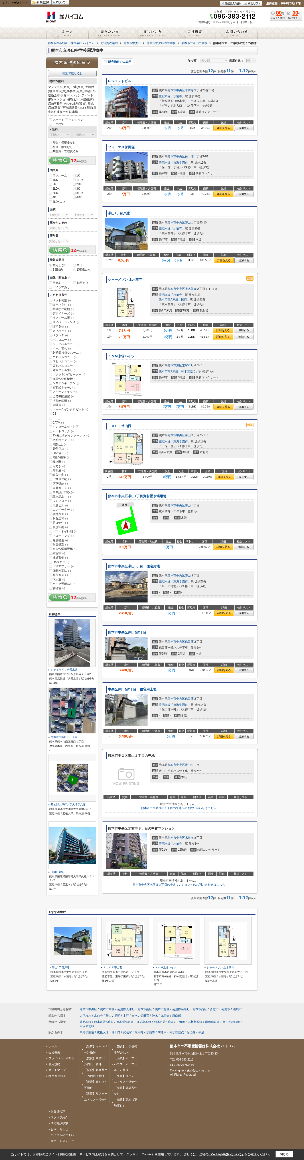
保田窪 (189, 156)
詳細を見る (223, 128)
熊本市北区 (162, 1009)
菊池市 (225, 1009)
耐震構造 (60, 544)
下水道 (59, 579)
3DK (55, 193)
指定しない (60, 265)
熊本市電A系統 (168, 299)
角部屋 (59, 470)
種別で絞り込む (72, 73)
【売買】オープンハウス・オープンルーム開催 (125, 1064)
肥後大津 (103, 1032)
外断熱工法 (62, 570)
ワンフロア (62, 501)
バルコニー (62, 339)
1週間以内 (83, 269)
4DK (79, 197)
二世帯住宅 (62, 479)
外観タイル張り (65, 370)
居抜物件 (60, 522)
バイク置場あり (65, 584)
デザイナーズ (63, 313)
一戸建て (58, 124)
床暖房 (59, 405)
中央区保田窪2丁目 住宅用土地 (132, 689)
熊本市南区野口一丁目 (64, 737)
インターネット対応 (67, 426)
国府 (184, 299)
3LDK (79, 193)
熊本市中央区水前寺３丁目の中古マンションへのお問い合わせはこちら (178, 884)
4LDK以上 (59, 201)
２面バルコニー (65, 357)
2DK (79, 184)
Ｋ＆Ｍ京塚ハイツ (121, 356)
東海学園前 (180, 162)
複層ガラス (62, 488)
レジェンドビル (119, 81)
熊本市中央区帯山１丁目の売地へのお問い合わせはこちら (178, 808)
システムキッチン (66, 383)
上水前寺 (191, 288)
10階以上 (60, 448)
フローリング (63, 535)
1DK (55, 180)
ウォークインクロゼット (70, 409)
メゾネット (62, 331)
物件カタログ (57, 1076)
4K (54, 197)
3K (78, 188)
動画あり (82, 282)
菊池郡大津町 (126, 1009)
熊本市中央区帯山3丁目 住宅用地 (134, 566)
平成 (201, 1032)
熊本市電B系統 (163, 1022)
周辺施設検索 (59, 1123)
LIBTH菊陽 (57, 872)
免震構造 (60, 540)
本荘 (126, 1015)
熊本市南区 (145, 1009)
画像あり (58, 282)
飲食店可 (60, 518)
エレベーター (63, 509)
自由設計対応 (63, 492)
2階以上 (60, 444)
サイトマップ (57, 1070)
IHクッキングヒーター (69, 374)
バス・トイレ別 (65, 531)
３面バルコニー (65, 361)
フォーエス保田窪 (121, 147)
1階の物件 (61, 457)
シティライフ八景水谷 (64, 669)
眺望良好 (60, 326)
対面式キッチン (65, 387)
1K (78, 175)
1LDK (79, 180)
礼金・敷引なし (63, 147)
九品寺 (165, 1015)
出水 (135, 1015)
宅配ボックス (63, 440)
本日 (79, 265)
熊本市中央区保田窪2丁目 (127, 632)
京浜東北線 (87, 1026)
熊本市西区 (200, 1009)
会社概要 (54, 1052)
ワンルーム (60, 175)
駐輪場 (59, 588)
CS (56, 413)
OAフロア (61, 562)
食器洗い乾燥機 (65, 379)
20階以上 (60, 453)
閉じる (284, 1154)
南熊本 (162, 1032)
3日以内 (58, 269)
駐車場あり (62, 496)
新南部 (176, 1015)
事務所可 (60, 514)
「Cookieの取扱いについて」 (226, 1154)
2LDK (56, 188)
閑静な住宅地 (63, 309)
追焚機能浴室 (63, 396)
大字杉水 (85, 1015)
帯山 (188, 222)
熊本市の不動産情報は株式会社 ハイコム (202, 1046)
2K (54, 184)
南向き (59, 466)
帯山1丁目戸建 (119, 213)
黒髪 (117, 1015)
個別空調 (60, 527)
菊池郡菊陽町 (181, 1009)
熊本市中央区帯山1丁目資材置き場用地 (137, 496)
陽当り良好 (62, 304)
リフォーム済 (63, 317)
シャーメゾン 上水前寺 (125, 279)
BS (56, 418)
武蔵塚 (127, 1032)
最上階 (59, 461)
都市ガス (60, 575)
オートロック (63, 431)
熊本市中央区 (176, 90)
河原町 (139, 1032)
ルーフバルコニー (66, 344)
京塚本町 (188, 365)
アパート (58, 120)
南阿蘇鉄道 (212, 1022)
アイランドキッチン (67, 391)
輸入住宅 (60, 475)
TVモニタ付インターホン (71, 435)
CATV (58, 422)
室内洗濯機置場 (65, 549)
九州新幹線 (195, 1022)
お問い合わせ (59, 1129)
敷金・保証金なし (64, 142)
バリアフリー (63, 566)
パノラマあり (61, 287)
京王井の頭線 (231, 1022)
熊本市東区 (175, 365)
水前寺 (189, 90)
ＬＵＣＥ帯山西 (119, 426)
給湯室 (59, 553)
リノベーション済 (66, 322)
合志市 (214, 1009)
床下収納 (60, 483)
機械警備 (60, 557)
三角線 (180, 1022)
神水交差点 (188, 371)
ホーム (53, 1046)
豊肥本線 (164, 96)
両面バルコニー (65, 365)
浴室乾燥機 (62, 400)
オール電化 (62, 348)
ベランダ (60, 335)
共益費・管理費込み (66, 151)
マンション (76, 120)
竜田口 (115, 1032)
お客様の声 (58, 1111)
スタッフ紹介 (59, 1117)
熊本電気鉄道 (125, 1022)
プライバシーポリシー (63, 1058)
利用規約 (54, 1064)
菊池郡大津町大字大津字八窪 (68, 804)
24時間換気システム (68, 352)
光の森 (191, 1032)
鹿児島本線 (144, 1022)
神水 (155, 1015)
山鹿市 (237, 1009)
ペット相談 (62, 300)
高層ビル (60, 505)
